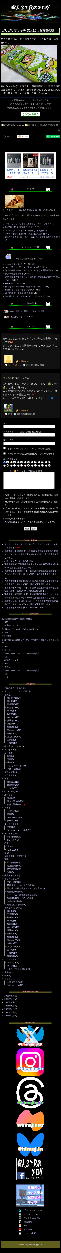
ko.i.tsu (7, 636)
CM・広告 (11, 840)
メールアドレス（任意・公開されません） (22, 432)
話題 (9, 827)
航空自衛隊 (12, 869)
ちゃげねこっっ (14, 365)
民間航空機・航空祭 (13, 856)
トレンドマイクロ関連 (17, 969)
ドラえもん (9, 775)
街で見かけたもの (12, 746)
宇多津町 (11, 704)
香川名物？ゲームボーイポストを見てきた (21, 629)
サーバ (10, 966)
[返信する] (25, 361)
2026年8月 (9, 996)
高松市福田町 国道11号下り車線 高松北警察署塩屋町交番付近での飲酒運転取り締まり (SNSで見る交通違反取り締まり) (31, 574)
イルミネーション (15, 766)
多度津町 (11, 727)
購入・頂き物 (13, 801)
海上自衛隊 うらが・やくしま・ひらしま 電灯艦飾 (28, 270)
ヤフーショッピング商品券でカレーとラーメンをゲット (30, 224)
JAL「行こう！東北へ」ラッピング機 (22, 267)
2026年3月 (9, 1012)
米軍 (9, 872)
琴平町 (10, 711)
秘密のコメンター (12, 625)
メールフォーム (31, 1214)
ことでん (11, 850)
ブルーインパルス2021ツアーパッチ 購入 (20, 670)
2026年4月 (9, 1009)
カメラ (10, 788)
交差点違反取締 (14, 901)
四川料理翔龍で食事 (14, 273)
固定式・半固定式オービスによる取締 (24, 888)
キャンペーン (13, 817)
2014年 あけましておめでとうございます (24, 296)
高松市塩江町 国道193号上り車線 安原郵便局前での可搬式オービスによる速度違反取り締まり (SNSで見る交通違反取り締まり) (31, 554)
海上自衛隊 (12, 866)
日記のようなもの (12, 688)
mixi (25, 1226)
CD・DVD (9, 791)
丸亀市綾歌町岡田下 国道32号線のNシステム (24, 607)
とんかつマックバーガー (16, 264)
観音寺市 (11, 707)
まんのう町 (12, 736)
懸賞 (9, 814)
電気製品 (11, 782)
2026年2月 (9, 1016)
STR (6, 622)
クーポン (11, 820)
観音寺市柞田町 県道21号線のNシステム (23, 286)
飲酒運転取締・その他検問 (19, 898)
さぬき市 (11, 717)
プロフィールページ (33, 1210)
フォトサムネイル (32, 1218)
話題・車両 (12, 882)
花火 (9, 762)
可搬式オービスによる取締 (19, 885)
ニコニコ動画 (30, 1233)
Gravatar (9, 522)
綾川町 (10, 701)
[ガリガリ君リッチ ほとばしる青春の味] (29, 82)
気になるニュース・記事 (15, 691)
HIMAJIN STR (11, 283)
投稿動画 (28, 1222)
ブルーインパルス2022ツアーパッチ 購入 (20, 653)
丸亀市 (10, 733)
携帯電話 (11, 785)
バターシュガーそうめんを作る (18, 561)
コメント (7, 471)
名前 (5, 423)
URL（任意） (9, 440)
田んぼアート (10, 749)
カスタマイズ (13, 982)
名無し (7, 666)
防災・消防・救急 (12, 875)
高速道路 (11, 956)
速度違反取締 (13, 891)
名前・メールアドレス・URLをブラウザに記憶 (29, 449)
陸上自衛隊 (12, 862)
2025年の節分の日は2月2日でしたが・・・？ (26, 227)
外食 (9, 798)
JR (8, 846)
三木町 (10, 740)
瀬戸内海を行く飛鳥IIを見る (18, 293)
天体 (9, 759)
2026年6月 (9, 1002)
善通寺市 (11, 720)
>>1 (5, 377)
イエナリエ (12, 769)
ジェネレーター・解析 (17, 830)
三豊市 (10, 743)
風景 (9, 756)
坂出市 (10, 714)
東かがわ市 (12, 730)
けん (6, 677)
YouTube (28, 1229)
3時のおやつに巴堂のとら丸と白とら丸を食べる (27, 234)
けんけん (8, 649)
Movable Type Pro (35, 1245)
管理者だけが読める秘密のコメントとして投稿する (31, 454)
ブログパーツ (13, 985)
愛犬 (6, 975)
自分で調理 (12, 804)
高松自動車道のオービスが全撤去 (17, 619)
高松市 (10, 724)
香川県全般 (12, 698)
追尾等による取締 (15, 904)
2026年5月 (9, 1006)
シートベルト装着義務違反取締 (21, 895)
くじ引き (11, 811)
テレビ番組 (12, 837)
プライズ (8, 772)
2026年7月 (9, 999)
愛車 (6, 972)
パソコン (11, 963)
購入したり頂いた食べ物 (30, 210)
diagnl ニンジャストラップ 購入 (19, 290)
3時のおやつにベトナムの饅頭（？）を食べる (26, 230)
